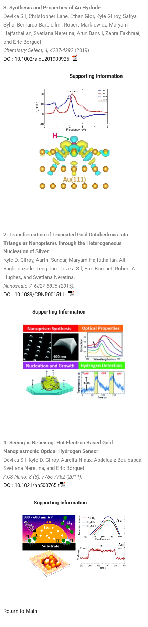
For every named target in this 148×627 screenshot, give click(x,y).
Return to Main (20, 611)
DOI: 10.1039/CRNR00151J (35, 294)
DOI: (8, 59)
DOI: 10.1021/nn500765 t (31, 485)
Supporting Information (58, 312)
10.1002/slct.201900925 (43, 59)
